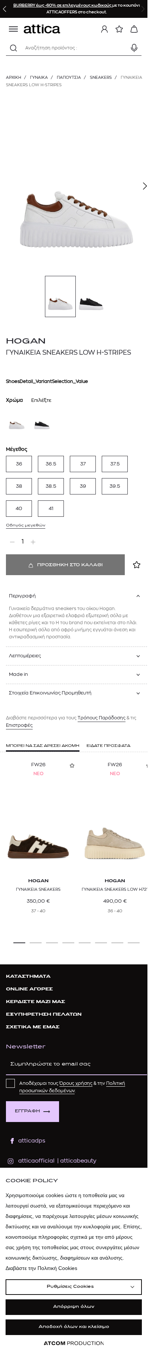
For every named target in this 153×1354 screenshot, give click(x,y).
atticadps (31, 1141)
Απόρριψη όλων (73, 1307)
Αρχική (13, 77)
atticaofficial (36, 1161)
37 (83, 463)
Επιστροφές (19, 725)
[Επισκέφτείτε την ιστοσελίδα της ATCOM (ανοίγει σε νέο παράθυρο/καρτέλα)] (74, 1343)
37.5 (115, 463)
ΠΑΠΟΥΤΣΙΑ (69, 77)
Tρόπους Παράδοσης (102, 718)
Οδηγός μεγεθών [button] (25, 525)
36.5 (51, 463)
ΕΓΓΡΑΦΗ (27, 1111)
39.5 (115, 486)
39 (83, 486)
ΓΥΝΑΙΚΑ (39, 77)
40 (19, 508)
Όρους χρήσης (75, 1083)
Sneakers (101, 77)
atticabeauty (76, 1161)
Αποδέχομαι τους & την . (72, 1087)
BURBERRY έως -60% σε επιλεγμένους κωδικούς (62, 5)
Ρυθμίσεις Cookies (70, 1287)
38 (19, 486)
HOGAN (26, 341)
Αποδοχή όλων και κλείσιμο (74, 1327)
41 (51, 508)
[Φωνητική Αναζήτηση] (134, 48)
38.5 (51, 486)
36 (19, 463)
